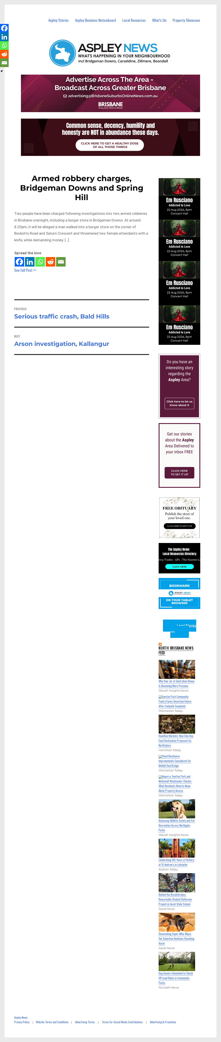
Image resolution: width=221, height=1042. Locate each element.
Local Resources (134, 20)
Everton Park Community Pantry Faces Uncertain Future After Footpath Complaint (175, 701)
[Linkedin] (30, 262)
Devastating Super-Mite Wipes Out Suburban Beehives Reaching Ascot (176, 938)
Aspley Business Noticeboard (95, 20)
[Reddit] (50, 262)
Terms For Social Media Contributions (122, 1022)
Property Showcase (186, 20)
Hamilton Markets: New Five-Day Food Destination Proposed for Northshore (176, 740)
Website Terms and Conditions (52, 1022)
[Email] (61, 262)
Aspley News (21, 1017)
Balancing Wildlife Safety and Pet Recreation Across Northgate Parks (177, 825)
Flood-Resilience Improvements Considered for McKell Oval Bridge (175, 761)
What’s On (159, 20)
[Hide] (1, 71)
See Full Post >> (25, 270)
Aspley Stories (58, 20)
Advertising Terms (85, 1022)
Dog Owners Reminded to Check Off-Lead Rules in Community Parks (176, 978)
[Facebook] (19, 262)
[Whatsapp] (40, 262)
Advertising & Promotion (163, 1022)
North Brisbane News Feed (176, 650)
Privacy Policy (21, 1022)
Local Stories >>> (183, 629)
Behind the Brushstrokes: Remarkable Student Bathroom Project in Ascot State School (175, 899)
